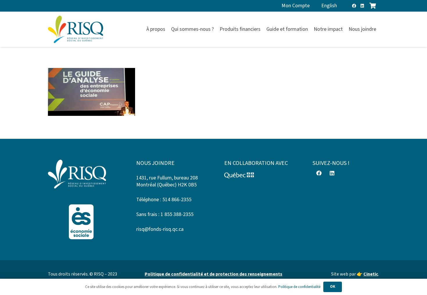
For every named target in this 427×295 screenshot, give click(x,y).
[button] (379, 29)
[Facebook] (354, 6)
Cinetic (370, 274)
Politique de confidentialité (299, 286)
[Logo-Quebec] (257, 175)
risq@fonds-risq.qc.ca (160, 229)
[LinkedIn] (362, 6)
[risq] (75, 29)
